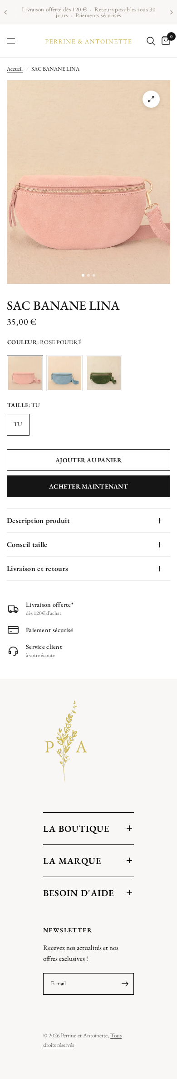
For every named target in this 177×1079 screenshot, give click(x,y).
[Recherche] (150, 41)
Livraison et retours (37, 568)
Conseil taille (27, 544)
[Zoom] (151, 99)
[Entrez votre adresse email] (125, 984)
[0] (164, 41)
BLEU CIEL (64, 373)
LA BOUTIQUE (76, 828)
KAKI (104, 373)
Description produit (38, 520)
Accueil (15, 68)
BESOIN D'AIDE (78, 893)
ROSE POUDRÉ (25, 373)
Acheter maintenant (88, 486)
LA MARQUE (72, 861)
